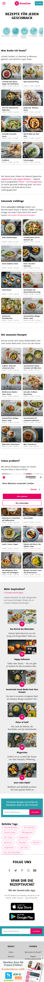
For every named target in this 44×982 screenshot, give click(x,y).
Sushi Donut (6, 290)
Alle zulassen (22, 496)
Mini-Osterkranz (30, 444)
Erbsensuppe (29, 160)
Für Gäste (8, 838)
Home (11, 952)
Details (34, 489)
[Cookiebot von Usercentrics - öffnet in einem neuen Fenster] (27, 477)
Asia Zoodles (28, 518)
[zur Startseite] (23, 3)
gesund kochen (10, 827)
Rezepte (11, 956)
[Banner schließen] (40, 477)
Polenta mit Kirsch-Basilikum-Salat (33, 545)
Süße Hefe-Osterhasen (11, 444)
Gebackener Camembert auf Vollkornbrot (11, 519)
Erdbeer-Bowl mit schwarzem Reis (9, 367)
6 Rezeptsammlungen (13, 592)
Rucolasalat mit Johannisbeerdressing (32, 291)
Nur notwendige (22, 503)
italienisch (23, 838)
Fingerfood (8, 847)
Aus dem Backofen (12, 853)
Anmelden (35, 812)
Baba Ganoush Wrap (31, 82)
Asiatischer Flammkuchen (7, 317)
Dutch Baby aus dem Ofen (31, 135)
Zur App (39, 3)
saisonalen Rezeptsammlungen (21, 215)
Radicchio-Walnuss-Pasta (31, 109)
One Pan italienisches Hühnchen (10, 109)
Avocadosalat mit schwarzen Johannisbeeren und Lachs (32, 419)
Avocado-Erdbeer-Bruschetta (31, 393)
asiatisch (8, 843)
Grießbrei (5, 160)
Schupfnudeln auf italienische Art (32, 239)
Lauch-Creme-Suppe (10, 544)
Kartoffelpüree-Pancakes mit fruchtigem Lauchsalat (10, 571)
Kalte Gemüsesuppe (9, 237)
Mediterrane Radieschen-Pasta (10, 393)
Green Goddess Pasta (10, 264)
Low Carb (24, 847)
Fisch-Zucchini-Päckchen (30, 265)
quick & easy (9, 832)
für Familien (29, 827)
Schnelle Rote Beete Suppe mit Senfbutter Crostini (10, 83)
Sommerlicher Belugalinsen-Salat (32, 317)
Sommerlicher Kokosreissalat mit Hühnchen (32, 367)
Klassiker (23, 843)
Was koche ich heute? (33, 952)
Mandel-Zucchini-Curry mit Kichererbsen (33, 571)
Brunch (36, 843)
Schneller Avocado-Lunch (9, 135)
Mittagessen (27, 832)
